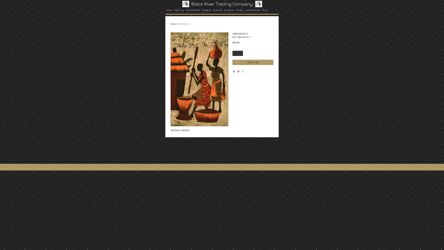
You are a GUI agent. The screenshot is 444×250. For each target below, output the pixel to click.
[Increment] (241, 53)
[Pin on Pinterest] (238, 71)
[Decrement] (235, 53)
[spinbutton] (238, 53)
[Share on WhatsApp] (242, 71)
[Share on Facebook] (234, 71)
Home (173, 24)
